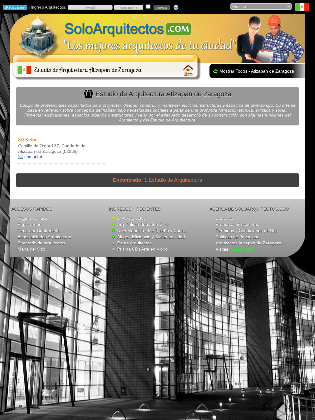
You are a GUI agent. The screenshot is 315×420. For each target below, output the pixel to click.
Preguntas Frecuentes (237, 224)
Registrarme (30, 224)
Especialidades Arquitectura (44, 236)
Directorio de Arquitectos (41, 242)
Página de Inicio (33, 218)
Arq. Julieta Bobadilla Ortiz (143, 224)
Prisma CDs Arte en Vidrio (142, 249)
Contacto (224, 218)
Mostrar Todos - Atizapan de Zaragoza (256, 71)
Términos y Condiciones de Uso (247, 230)
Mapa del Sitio (31, 249)
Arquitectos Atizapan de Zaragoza (248, 242)
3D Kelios (28, 139)
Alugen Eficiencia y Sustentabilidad (151, 236)
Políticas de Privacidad (238, 236)
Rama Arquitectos (134, 242)
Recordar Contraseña (39, 230)
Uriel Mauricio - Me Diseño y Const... (153, 230)
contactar (33, 156)
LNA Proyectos (131, 218)
